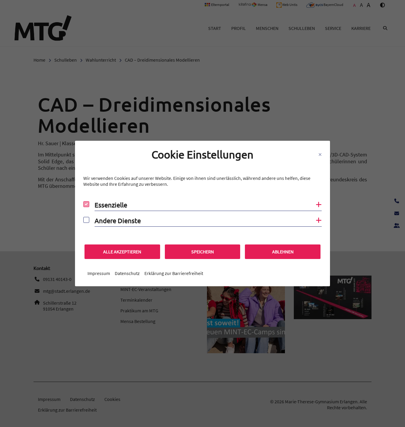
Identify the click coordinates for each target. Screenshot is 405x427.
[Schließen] (320, 154)
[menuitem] (98, 273)
